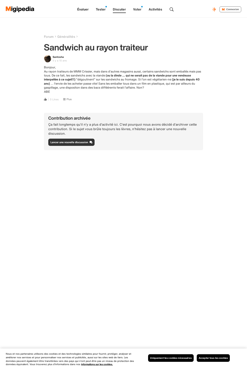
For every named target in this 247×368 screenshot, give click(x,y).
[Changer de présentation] (214, 9)
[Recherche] (171, 9)
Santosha (58, 57)
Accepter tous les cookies (213, 358)
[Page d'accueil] (20, 9)
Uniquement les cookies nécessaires (170, 358)
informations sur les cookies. (97, 364)
